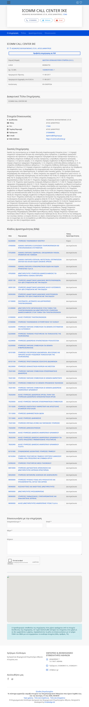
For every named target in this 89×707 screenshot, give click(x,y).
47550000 (11, 260)
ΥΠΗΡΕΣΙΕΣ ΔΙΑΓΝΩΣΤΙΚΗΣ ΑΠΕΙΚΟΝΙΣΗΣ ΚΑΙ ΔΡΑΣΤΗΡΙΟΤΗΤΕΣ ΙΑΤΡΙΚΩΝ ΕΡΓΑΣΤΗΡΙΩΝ (34, 469)
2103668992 (33, 20)
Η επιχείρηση (12, 33)
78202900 (11, 444)
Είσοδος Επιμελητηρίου (44, 691)
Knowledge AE (49, 702)
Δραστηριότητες (35, 33)
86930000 (11, 480)
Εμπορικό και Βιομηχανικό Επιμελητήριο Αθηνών (25, 657)
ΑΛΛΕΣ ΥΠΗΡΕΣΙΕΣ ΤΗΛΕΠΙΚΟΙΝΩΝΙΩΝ (32, 317)
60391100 (11, 280)
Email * (48, 522)
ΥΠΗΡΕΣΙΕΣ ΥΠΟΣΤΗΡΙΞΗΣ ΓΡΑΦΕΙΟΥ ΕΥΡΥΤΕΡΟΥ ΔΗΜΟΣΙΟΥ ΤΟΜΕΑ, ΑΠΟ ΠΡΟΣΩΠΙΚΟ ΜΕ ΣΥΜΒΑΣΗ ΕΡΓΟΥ (39, 457)
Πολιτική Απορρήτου (57, 698)
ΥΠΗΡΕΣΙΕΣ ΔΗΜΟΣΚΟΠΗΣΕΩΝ (29, 428)
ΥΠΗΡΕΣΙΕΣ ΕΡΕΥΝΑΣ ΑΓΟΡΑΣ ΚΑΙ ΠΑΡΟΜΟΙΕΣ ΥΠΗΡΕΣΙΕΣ (39, 423)
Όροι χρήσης (28, 698)
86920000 (11, 475)
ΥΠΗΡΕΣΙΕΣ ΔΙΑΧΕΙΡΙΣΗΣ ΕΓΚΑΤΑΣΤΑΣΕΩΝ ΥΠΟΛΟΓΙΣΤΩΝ (38, 341)
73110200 (11, 406)
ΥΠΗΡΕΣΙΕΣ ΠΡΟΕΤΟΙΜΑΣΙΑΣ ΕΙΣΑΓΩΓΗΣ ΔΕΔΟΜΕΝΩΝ (37, 361)
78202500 (11, 437)
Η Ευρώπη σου (12, 659)
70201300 (11, 378)
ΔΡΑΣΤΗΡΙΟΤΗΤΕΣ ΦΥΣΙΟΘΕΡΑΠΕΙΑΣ (31, 491)
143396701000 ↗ (48, 70)
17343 (65, 14)
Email (60, 20)
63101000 (11, 352)
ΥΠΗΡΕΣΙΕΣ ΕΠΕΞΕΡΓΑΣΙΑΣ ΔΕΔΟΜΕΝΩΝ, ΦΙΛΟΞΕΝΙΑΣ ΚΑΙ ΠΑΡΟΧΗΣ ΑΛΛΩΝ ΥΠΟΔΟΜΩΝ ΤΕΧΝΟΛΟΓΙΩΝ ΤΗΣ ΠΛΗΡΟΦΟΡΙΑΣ (39, 354)
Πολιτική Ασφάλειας (41, 698)
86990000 (11, 503)
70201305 (11, 383)
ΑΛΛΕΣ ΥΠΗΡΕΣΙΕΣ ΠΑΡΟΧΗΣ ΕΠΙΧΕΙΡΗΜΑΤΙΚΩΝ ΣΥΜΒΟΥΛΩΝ (40, 402)
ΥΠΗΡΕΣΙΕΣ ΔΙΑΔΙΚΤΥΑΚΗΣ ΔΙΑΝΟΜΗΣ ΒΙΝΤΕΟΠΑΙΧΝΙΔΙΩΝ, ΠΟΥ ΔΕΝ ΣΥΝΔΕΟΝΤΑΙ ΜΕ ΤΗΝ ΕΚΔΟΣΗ (39, 281)
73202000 (11, 428)
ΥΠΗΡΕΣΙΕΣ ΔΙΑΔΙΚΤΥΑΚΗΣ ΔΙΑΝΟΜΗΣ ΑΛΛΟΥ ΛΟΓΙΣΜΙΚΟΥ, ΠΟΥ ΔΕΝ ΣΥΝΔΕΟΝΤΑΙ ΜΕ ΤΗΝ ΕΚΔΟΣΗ (39, 288)
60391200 (11, 287)
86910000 (11, 468)
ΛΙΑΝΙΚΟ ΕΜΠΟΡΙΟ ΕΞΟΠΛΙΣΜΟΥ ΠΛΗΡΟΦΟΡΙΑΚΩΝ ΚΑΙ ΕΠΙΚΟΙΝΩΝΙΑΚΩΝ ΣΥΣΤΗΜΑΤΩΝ (38, 247)
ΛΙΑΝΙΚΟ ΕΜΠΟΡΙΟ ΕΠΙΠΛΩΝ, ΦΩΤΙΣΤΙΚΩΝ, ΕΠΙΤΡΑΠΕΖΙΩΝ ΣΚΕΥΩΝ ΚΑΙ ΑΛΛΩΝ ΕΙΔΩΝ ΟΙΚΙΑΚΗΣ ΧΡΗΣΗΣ (40, 261)
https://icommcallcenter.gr (55, 139)
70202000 (11, 395)
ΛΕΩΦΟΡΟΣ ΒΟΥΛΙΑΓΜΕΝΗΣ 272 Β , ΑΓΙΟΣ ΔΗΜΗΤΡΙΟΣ (31, 48)
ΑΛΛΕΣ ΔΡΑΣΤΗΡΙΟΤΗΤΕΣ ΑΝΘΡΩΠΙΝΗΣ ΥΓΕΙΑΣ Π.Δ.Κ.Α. (38, 503)
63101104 (11, 361)
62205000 (11, 345)
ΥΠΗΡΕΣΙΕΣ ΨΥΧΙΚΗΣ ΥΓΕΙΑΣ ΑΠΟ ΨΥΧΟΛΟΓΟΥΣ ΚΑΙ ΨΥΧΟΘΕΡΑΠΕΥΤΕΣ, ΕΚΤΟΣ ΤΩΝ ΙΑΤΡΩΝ (36, 481)
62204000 (11, 341)
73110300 (11, 413)
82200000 (11, 241)
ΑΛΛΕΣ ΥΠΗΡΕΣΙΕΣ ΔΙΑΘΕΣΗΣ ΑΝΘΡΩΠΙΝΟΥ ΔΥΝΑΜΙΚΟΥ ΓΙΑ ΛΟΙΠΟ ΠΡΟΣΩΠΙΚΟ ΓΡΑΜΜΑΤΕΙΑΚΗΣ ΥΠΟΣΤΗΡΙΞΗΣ (40, 438)
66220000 (11, 366)
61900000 (11, 317)
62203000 (11, 334)
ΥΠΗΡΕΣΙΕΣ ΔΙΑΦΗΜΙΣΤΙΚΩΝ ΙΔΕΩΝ (31, 413)
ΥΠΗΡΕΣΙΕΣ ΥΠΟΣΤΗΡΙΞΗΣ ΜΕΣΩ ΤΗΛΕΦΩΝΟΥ (34, 463)
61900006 (11, 322)
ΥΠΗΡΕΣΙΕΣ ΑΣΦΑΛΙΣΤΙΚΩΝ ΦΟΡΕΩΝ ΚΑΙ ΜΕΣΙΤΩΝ (36, 366)
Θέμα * (9, 530)
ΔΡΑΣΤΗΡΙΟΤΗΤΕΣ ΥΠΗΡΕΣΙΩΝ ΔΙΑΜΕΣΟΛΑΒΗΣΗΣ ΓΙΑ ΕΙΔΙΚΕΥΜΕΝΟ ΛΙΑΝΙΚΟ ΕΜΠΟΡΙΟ (37, 274)
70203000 (11, 402)
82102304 (11, 456)
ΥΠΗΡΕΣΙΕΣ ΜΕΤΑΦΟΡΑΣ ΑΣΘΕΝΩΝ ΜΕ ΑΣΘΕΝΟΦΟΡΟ (37, 475)
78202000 (11, 433)
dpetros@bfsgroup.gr (54, 136)
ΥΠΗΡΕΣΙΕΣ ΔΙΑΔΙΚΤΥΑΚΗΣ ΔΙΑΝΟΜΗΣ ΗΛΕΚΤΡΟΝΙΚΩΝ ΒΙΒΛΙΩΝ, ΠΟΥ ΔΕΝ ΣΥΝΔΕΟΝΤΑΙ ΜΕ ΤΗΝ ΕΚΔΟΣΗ (38, 295)
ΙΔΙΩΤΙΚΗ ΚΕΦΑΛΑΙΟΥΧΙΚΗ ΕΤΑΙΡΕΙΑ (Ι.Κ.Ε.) (57, 60)
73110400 (11, 418)
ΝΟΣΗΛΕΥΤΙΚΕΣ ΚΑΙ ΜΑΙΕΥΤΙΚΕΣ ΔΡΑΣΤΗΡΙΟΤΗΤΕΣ (36, 487)
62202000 (11, 327)
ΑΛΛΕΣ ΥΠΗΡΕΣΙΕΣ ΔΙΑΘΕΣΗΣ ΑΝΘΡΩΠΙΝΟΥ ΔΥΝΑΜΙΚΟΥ (38, 433)
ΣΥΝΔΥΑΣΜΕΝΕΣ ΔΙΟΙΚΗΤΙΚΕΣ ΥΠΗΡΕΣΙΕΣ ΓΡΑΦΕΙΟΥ (36, 451)
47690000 (11, 266)
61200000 (11, 308)
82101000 (11, 451)
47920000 (11, 273)
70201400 (11, 388)
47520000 (11, 253)
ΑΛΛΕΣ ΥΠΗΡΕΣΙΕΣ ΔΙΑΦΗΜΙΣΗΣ (29, 418)
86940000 (11, 487)
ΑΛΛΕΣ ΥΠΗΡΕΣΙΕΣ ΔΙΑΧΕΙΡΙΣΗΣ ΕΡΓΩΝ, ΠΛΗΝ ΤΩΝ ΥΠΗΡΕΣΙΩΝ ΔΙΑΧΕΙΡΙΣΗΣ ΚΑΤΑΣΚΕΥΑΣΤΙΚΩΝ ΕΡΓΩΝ (36, 396)
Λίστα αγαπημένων (81, 2)
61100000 (11, 301)
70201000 (11, 371)
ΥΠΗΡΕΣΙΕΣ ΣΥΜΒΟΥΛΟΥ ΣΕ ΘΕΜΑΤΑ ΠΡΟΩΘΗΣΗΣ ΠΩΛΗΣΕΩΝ (40, 383)
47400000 (11, 246)
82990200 (11, 463)
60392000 (11, 294)
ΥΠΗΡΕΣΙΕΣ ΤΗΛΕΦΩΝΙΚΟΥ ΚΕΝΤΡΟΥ (31, 241)
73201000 (11, 423)
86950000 (11, 491)
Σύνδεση (77, 2)
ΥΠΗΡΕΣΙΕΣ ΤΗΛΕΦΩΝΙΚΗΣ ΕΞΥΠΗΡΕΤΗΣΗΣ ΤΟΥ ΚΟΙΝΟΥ (38, 322)
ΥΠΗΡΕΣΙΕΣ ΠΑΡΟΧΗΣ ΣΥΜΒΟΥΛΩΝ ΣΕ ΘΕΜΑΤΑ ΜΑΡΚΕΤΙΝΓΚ (40, 378)
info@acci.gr (54, 670)
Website (47, 20)
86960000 (11, 496)
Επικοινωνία (50, 33)
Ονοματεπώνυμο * (14, 522)
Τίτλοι (23, 33)
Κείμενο (10, 539)
